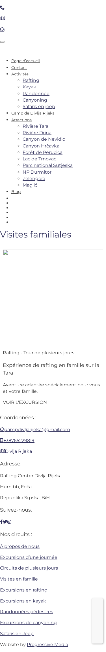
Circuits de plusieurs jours (29, 568)
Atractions (21, 120)
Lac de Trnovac (39, 159)
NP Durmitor (37, 172)
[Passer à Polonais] (58, 222)
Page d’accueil (25, 61)
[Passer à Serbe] (58, 203)
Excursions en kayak (23, 601)
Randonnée (36, 93)
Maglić (30, 185)
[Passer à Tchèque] (58, 217)
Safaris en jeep (39, 106)
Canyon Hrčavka (41, 146)
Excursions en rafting (23, 590)
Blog (16, 191)
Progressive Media (47, 644)
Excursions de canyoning (28, 622)
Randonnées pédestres (26, 611)
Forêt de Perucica (42, 152)
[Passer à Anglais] (58, 198)
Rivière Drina (37, 132)
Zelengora (34, 178)
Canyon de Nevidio (44, 139)
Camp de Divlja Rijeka (33, 113)
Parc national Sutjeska (48, 165)
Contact (19, 67)
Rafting (31, 80)
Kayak (29, 86)
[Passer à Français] (97, 617)
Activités (20, 74)
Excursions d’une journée (28, 557)
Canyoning (35, 100)
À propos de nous (20, 546)
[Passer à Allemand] (58, 212)
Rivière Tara (35, 126)
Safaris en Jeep (17, 633)
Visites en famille (19, 579)
